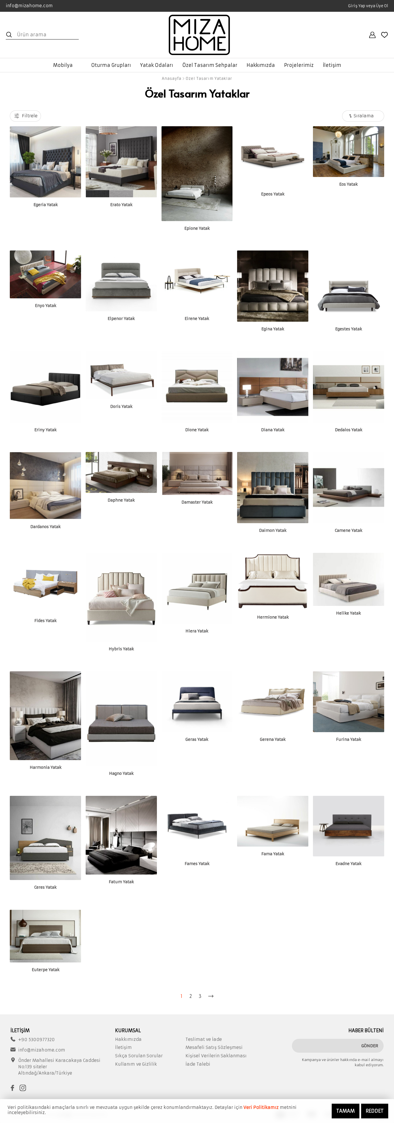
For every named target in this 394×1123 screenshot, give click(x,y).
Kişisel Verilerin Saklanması (216, 1055)
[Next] (211, 996)
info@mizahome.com (29, 5)
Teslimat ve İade (203, 1039)
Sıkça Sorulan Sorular (139, 1055)
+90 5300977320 (36, 1039)
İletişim (123, 1047)
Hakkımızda (128, 1039)
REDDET (375, 1111)
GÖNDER (369, 1045)
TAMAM (345, 1111)
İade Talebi (197, 1064)
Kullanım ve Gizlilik (136, 1064)
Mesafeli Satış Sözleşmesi (214, 1047)
